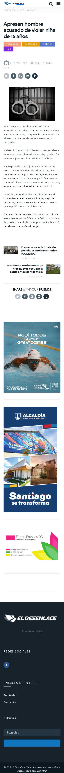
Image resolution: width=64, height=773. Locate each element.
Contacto (10, 702)
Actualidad (12, 43)
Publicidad (10, 695)
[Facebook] (6, 665)
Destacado (31, 43)
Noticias (47, 43)
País (8, 48)
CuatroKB (42, 770)
